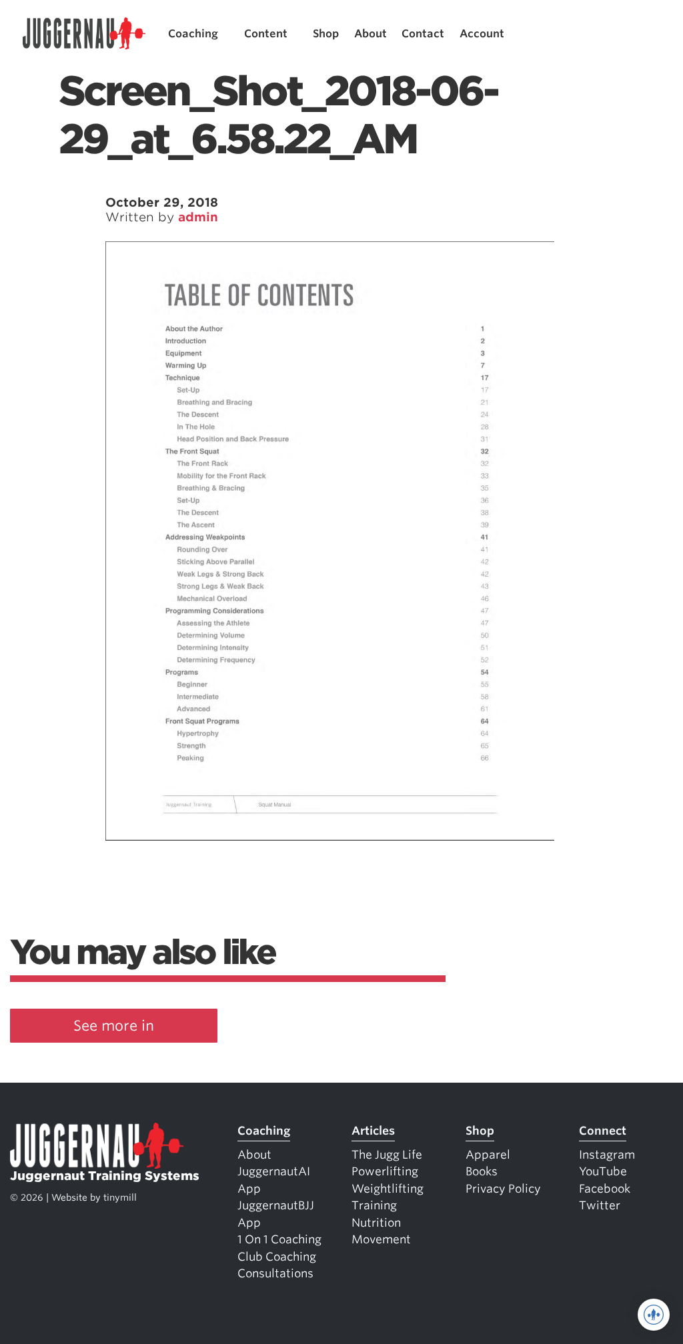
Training (374, 1205)
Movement (381, 1239)
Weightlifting (388, 1188)
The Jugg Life (387, 1154)
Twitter (599, 1205)
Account (482, 33)
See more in (113, 1025)
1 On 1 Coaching (279, 1239)
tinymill (120, 1197)
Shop (326, 33)
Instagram (607, 1154)
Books (482, 1171)
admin (198, 217)
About (370, 33)
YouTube (603, 1171)
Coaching (193, 33)
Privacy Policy (503, 1188)
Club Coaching (276, 1256)
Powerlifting (385, 1171)
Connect (602, 1130)
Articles (373, 1130)
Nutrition (376, 1222)
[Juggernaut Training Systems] (84, 33)
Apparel (488, 1154)
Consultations (275, 1273)
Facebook (604, 1188)
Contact (423, 33)
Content (265, 33)
